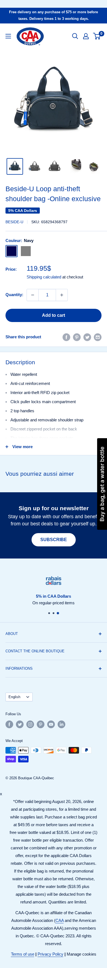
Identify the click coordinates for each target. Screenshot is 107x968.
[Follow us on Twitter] (20, 724)
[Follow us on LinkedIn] (61, 724)
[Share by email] (98, 337)
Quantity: (14, 294)
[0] (97, 36)
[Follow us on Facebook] (9, 724)
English (14, 697)
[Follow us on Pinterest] (40, 724)
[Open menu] (8, 36)
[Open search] (75, 36)
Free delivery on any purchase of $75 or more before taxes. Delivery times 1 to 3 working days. (53, 15)
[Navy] (11, 251)
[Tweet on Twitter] (87, 337)
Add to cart (53, 315)
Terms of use (22, 954)
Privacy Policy (50, 954)
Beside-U (14, 222)
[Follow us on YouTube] (51, 724)
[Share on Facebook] (66, 337)
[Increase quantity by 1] (61, 295)
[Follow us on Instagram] (30, 724)
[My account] (86, 36)
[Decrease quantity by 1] (32, 295)
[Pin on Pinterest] (77, 337)
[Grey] (26, 251)
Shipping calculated (44, 277)
